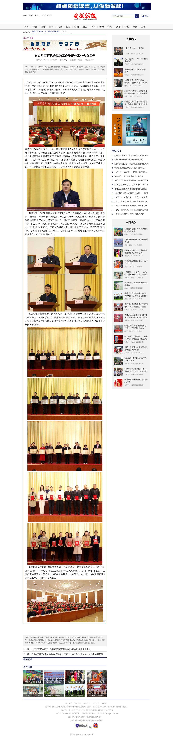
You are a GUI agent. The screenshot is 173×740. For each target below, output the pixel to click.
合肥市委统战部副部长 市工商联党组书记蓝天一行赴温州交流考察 (136, 371)
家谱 (143, 27)
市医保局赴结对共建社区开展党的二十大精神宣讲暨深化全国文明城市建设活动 (67, 654)
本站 (65, 60)
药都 (31, 15)
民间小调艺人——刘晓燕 (134, 48)
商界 (51, 27)
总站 (25, 15)
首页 (26, 27)
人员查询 (95, 703)
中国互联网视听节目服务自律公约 (67, 714)
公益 (68, 27)
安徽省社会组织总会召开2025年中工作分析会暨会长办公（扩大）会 (136, 306)
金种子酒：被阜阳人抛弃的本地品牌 (129, 214)
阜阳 (43, 15)
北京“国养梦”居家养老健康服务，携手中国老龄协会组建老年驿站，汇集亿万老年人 (136, 93)
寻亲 (135, 27)
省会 (37, 15)
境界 (110, 27)
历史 (118, 27)
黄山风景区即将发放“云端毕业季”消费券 (131, 206)
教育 (85, 27)
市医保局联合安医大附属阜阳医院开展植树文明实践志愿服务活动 (61, 649)
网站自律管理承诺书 (89, 714)
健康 (76, 27)
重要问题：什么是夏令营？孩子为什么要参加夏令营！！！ (55, 32)
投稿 (146, 16)
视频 (126, 27)
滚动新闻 (26, 32)
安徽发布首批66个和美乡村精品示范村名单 (131, 155)
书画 (60, 27)
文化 (43, 27)
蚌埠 (49, 15)
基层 (93, 27)
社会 (35, 27)
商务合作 (86, 703)
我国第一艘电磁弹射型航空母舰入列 (128, 160)
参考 (101, 27)
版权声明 (77, 703)
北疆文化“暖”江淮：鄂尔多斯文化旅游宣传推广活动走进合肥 (136, 104)
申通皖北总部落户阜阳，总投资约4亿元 (130, 168)
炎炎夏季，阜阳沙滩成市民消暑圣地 (128, 176)
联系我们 (104, 703)
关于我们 (68, 703)
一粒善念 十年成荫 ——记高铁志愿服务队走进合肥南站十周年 (136, 274)
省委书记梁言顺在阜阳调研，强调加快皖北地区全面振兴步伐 (136, 295)
